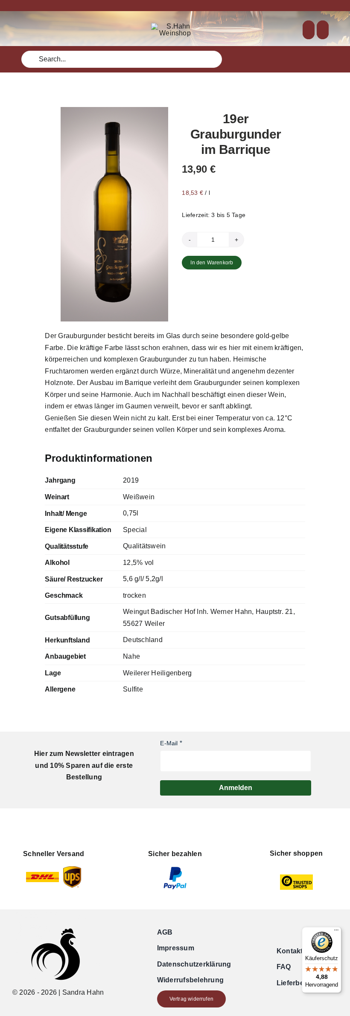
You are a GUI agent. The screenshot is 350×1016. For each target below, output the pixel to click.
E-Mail (169, 743)
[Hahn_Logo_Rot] (175, 26)
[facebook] (23, 29)
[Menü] (336, 932)
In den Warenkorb (211, 263)
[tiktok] (51, 29)
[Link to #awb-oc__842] (315, 59)
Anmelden (235, 787)
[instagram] (37, 29)
